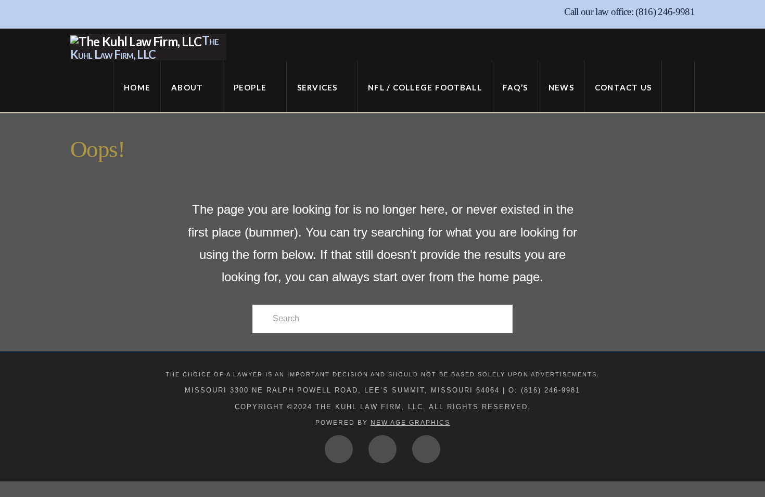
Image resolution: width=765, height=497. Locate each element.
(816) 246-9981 (665, 11)
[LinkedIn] (426, 449)
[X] (382, 449)
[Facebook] (339, 449)
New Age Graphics (410, 422)
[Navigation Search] (678, 86)
